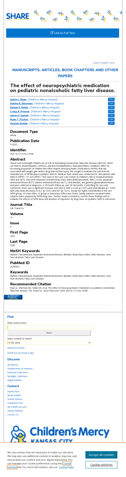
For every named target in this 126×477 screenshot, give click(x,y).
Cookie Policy (66, 467)
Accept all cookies (101, 455)
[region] (63, 459)
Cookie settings (101, 465)
